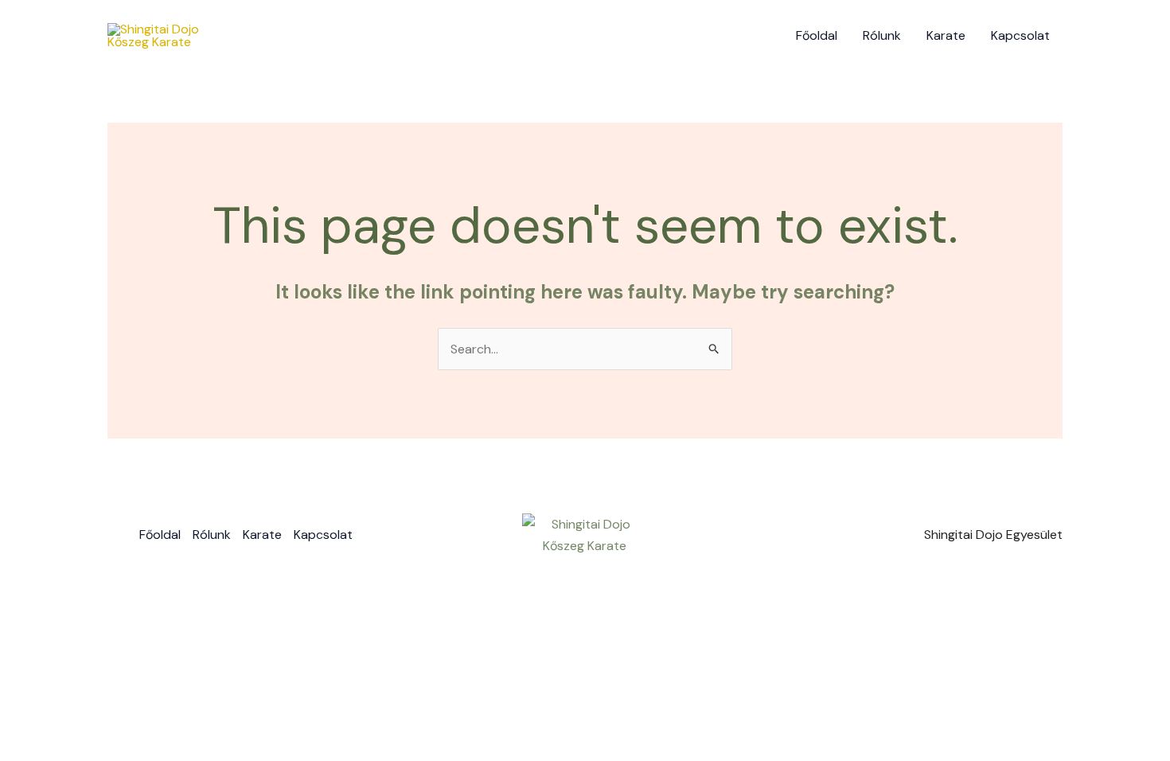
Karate (945, 35)
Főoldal (816, 35)
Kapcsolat (1020, 35)
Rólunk (882, 35)
